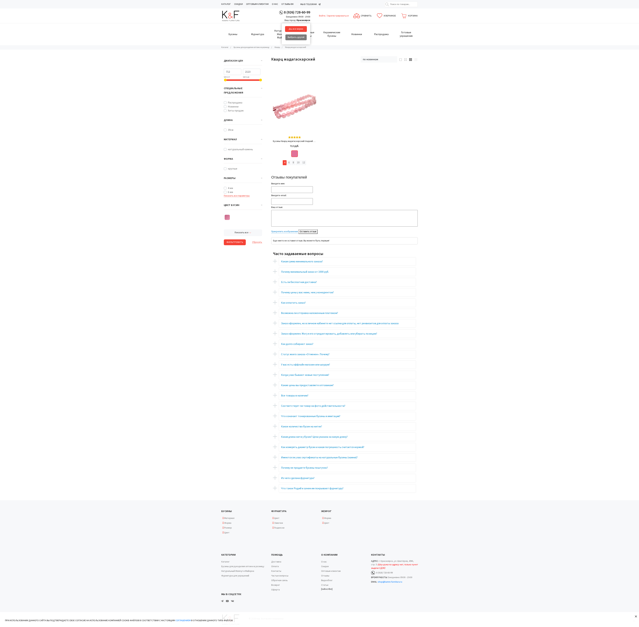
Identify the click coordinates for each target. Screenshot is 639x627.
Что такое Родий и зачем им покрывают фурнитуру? (312, 488)
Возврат (275, 585)
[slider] (294, 137)
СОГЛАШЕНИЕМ (183, 620)
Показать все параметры (237, 196)
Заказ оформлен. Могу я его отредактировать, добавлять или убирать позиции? (329, 334)
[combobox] (379, 59)
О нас (275, 4)
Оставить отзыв (308, 231)
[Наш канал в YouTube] (227, 601)
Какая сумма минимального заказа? (302, 261)
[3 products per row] (410, 59)
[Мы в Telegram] (319, 4)
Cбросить (257, 242)
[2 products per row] (405, 59)
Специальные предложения (233, 90)
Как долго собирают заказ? (297, 344)
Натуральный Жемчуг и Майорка (237, 571)
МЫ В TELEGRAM (308, 4)
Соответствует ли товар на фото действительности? (313, 406)
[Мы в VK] (232, 601)
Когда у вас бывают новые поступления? (305, 375)
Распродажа (235, 102)
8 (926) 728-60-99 (297, 12)
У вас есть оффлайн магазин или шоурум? (305, 364)
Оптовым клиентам (257, 4)
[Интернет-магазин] (233, 16)
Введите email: (279, 195)
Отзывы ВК (287, 4)
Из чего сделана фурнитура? (298, 478)
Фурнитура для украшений (235, 575)
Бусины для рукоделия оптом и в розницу (242, 566)
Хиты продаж (236, 110)
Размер (228, 528)
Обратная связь (279, 580)
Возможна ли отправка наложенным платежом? (309, 313)
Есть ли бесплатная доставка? (299, 282)
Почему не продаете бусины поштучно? (304, 468)
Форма (227, 523)
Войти (322, 15)
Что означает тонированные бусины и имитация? (310, 416)
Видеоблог (326, 580)
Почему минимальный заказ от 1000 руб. (305, 272)
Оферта (275, 589)
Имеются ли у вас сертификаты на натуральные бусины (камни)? (319, 457)
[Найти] (387, 4)
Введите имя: (278, 183)
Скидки (238, 4)
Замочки (278, 523)
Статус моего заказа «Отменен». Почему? (305, 354)
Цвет (226, 532)
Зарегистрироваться (338, 15)
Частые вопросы (279, 575)
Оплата (275, 566)
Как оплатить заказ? (293, 303)
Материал (229, 518)
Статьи (324, 585)
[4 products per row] (416, 59)
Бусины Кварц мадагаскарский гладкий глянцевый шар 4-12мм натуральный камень (294, 141)
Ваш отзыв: (277, 207)
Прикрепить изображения (284, 231)
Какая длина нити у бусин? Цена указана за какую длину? (314, 437)
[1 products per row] (400, 59)
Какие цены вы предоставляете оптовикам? (307, 385)
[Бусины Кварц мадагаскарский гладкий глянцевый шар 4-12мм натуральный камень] (294, 105)
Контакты (276, 571)
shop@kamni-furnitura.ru (390, 582)
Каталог (226, 4)
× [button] (636, 616)
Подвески (279, 528)
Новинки (233, 106)
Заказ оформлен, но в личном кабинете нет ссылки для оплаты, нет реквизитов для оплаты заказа (340, 323)
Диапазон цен (233, 61)
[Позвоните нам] (281, 12)
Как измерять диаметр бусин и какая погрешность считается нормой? (322, 447)
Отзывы (325, 575)
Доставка (276, 561)
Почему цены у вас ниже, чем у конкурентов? (307, 292)
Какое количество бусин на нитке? (301, 426)
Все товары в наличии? (294, 395)
